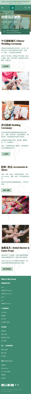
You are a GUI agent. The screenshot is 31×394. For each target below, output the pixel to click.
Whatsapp (6, 1)
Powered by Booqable (6, 391)
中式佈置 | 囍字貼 (5, 322)
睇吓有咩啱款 (7, 269)
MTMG (2, 297)
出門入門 (3, 319)
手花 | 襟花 (3, 340)
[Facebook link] (15, 385)
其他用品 (3, 378)
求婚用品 (3, 374)
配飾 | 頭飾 (3, 353)
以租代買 (5, 66)
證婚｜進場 (4, 334)
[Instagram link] (18, 385)
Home (2, 287)
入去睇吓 (5, 154)
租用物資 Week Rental (6, 290)
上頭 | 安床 (3, 312)
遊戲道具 (3, 365)
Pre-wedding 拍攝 (5, 371)
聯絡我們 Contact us (6, 303)
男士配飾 (3, 356)
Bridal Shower (4, 368)
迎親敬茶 (3, 315)
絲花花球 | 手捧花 (5, 337)
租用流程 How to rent (6, 293)
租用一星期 (6, 190)
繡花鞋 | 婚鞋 (4, 349)
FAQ (2, 300)
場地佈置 (3, 331)
